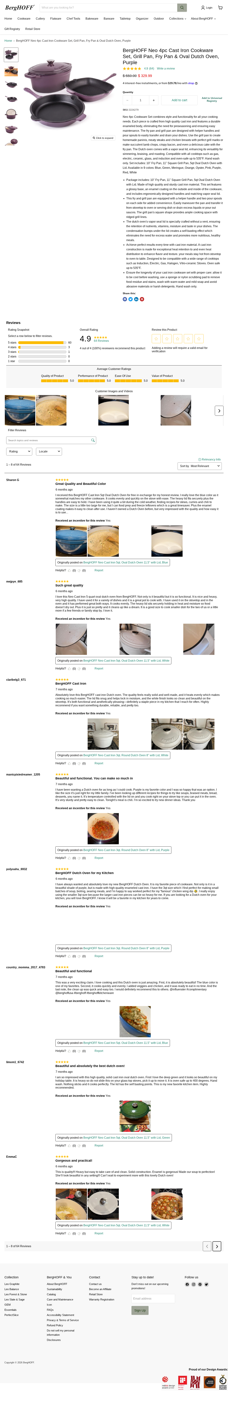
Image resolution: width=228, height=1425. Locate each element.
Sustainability (54, 1289)
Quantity (128, 92)
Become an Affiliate (100, 1289)
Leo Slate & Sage (14, 1299)
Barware (109, 18)
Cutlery (40, 18)
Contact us (95, 1283)
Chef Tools (73, 18)
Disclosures (54, 1339)
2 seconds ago (212, 99)
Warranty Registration (101, 1299)
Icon (49, 1304)
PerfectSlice (11, 1314)
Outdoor (159, 18)
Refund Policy (55, 1325)
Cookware (23, 18)
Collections (176, 18)
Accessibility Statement (60, 1314)
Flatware (55, 18)
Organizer (142, 18)
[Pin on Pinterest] (142, 299)
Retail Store (32, 28)
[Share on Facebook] (125, 299)
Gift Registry (12, 28)
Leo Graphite (11, 1283)
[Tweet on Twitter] (130, 299)
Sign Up (140, 1310)
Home (8, 18)
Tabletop (125, 18)
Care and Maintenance (60, 1299)
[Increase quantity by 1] (153, 100)
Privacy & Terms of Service (63, 1320)
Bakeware (92, 18)
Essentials (10, 1309)
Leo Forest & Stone (15, 1294)
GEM (7, 1304)
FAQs (50, 1309)
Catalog (51, 1294)
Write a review (166, 68)
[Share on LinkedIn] (136, 299)
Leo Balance (11, 1289)
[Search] (182, 8)
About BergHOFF (202, 18)
